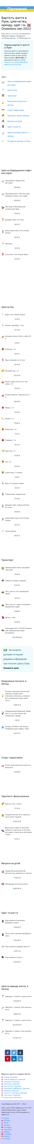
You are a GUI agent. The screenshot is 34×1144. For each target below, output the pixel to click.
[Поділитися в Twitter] (14, 1052)
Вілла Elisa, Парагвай (11, 1084)
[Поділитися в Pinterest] (7, 1059)
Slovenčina (7, 1129)
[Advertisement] (17, 158)
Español (6, 1125)
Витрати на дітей (14, 121)
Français (6, 1138)
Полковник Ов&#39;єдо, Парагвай (16, 1088)
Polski (5, 1123)
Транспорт (12, 96)
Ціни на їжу (12, 90)
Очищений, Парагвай (12, 1082)
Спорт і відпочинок (15, 110)
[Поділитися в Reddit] (20, 1059)
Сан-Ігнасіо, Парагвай (12, 1095)
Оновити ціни (11, 668)
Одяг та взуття (14, 127)
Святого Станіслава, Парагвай (15, 1093)
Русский (6, 1120)
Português (7, 1127)
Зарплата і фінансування (18, 116)
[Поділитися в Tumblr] (20, 1052)
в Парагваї (14, 34)
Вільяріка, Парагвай (11, 1091)
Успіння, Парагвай (10, 1077)
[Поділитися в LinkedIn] (14, 1059)
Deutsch (6, 1136)
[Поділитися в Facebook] (7, 1052)
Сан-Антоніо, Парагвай (12, 1086)
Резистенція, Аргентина (13, 1097)
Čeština (6, 1132)
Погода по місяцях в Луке (18, 141)
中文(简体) (7, 1134)
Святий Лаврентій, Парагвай (14, 1079)
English (6, 1118)
